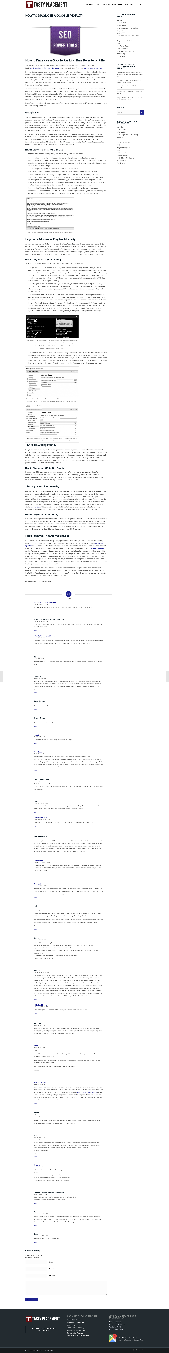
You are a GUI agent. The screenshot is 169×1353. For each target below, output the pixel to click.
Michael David (46, 581)
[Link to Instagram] (136, 1350)
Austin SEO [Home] (74, 1320)
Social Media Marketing (125, 51)
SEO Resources (122, 48)
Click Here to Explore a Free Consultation (43, 1329)
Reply (35, 611)
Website (52, 1276)
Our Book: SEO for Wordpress (128, 36)
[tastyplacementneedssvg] (46, 4)
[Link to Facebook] (133, 1350)
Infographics (121, 25)
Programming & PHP (124, 41)
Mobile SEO (121, 33)
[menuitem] (90, 4)
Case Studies (121, 23)
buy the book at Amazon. (93, 68)
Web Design (121, 54)
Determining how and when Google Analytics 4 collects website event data (129, 81)
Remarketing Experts (75, 1333)
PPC (118, 38)
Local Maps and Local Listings (127, 28)
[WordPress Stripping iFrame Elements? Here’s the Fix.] (167, 676)
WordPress (121, 56)
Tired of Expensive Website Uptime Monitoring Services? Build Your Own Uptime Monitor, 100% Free (130, 74)
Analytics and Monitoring (76, 1330)
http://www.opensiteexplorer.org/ (87, 1092)
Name (52, 1262)
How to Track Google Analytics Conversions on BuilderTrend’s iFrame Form (129, 98)
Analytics (120, 20)
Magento (120, 30)
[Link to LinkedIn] (139, 1350)
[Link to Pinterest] (142, 1350)
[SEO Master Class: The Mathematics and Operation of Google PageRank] (1, 676)
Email (51, 1269)
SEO (118, 43)
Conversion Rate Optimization (78, 1336)
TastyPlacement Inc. (116, 1322)
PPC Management (73, 1325)
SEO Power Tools (31, 19)
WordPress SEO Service (75, 1322)
